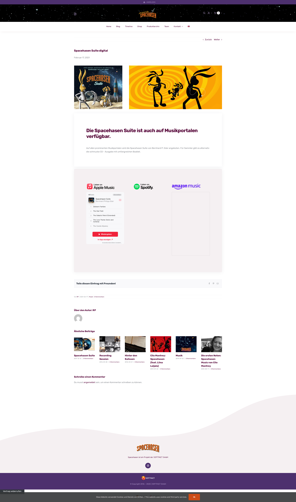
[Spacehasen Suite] (84, 344)
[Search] (204, 13)
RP (78, 297)
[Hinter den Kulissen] (135, 344)
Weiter (217, 39)
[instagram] (75, 14)
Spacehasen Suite (84, 355)
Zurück (208, 39)
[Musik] (186, 344)
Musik (91, 297)
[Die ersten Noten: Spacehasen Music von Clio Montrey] (211, 344)
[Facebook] (209, 283)
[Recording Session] (109, 344)
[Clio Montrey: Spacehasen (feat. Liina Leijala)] (160, 344)
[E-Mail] (218, 283)
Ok (194, 497)
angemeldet (89, 382)
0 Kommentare (99, 297)
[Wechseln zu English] (189, 26)
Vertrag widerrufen (12, 491)
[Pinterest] (213, 283)
